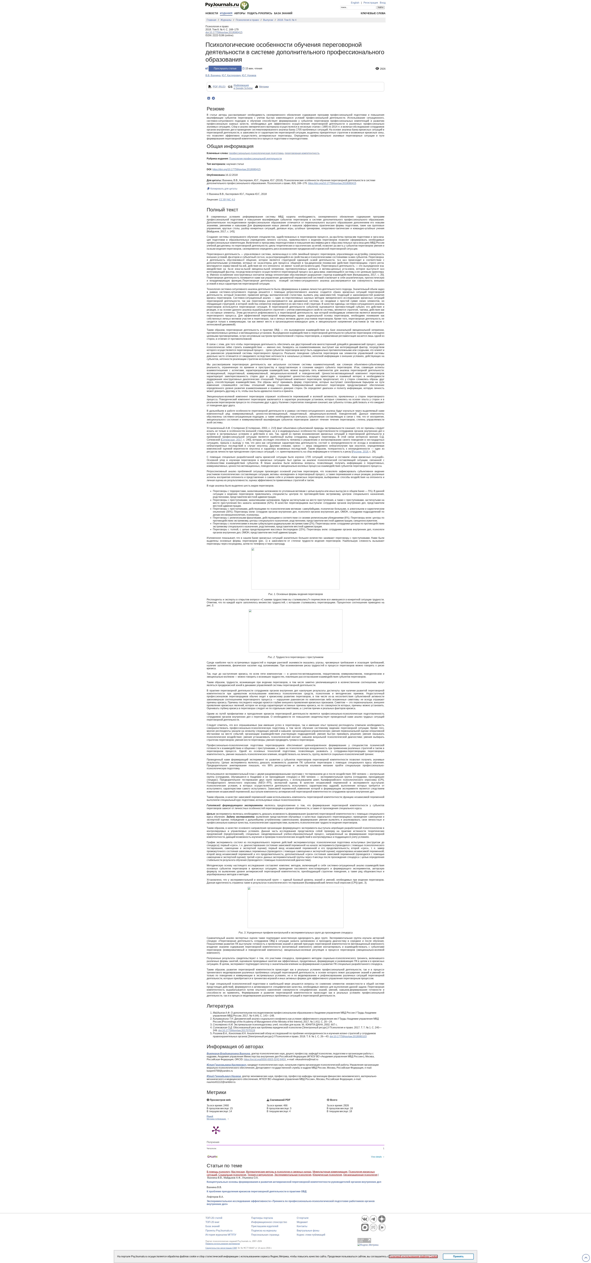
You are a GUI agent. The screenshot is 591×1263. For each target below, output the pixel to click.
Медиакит (302, 1222)
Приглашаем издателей (264, 1226)
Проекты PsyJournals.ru (218, 1230)
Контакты (302, 1226)
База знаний (283, 13)
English (355, 2)
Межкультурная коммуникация (330, 1171)
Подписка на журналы (264, 1230)
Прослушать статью (225, 68)
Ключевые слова (373, 13)
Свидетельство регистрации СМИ (221, 1248)
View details (376, 1157)
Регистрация (371, 2)
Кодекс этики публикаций (311, 1234)
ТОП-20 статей (213, 1218)
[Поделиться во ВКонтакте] (209, 98)
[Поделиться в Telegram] (213, 98)
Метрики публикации (216, 1119)
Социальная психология (232, 1174)
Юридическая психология (327, 1174)
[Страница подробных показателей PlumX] (216, 1130)
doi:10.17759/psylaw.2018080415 (223, 32)
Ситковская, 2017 (231, 439)
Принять (458, 1256)
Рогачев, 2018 (360, 451)
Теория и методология (260, 1174)
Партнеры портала (262, 1218)
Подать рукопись (259, 13)
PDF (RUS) (219, 86)
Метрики (264, 86)
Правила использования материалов (222, 1244)
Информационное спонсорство (269, 1222)
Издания (226, 13)
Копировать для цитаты (223, 188)
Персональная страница (265, 1234)
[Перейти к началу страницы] (586, 1258)
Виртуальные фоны (308, 1230)
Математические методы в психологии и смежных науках (278, 1171)
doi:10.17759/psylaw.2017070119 (236, 1030)
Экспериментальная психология (292, 1174)
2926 (383, 68)
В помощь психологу (218, 1171)
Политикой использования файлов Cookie (413, 1256)
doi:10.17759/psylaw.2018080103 (348, 1036)
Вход (383, 2)
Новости (211, 13)
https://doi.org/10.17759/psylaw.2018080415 (236, 169)
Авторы (239, 13)
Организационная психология (360, 1174)
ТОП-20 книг (212, 1222)
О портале (303, 1218)
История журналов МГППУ (220, 1234)
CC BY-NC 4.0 (227, 199)
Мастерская (238, 1171)
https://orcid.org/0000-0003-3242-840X (265, 1059)
